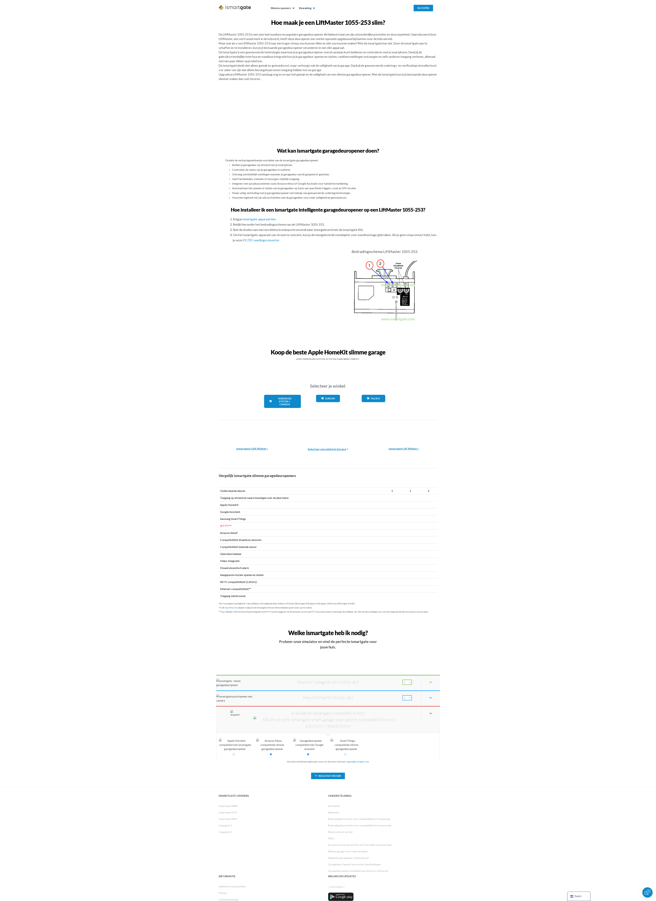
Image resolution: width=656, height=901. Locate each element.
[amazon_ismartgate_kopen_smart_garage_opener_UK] (404, 431)
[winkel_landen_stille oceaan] (373, 404)
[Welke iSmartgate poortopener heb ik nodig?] (412, 629)
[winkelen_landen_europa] (328, 404)
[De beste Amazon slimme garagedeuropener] (252, 431)
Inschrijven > (337, 886)
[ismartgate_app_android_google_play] (341, 896)
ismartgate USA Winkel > (252, 448)
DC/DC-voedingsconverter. (261, 240)
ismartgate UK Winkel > (404, 448)
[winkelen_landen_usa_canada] (282, 410)
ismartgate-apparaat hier (259, 219)
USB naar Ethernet (228, 607)
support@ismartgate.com (357, 761)
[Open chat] (647, 892)
